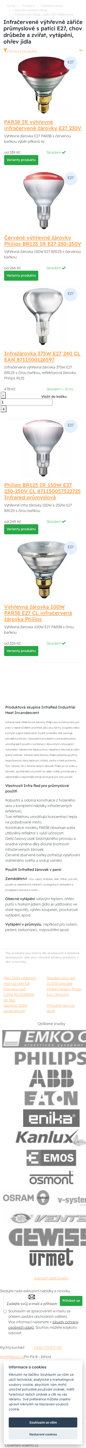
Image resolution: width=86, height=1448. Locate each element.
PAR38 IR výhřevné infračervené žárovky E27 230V (42, 125)
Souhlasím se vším (43, 1422)
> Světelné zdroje (51, 6)
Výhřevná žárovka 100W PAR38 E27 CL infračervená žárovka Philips (38, 613)
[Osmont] (51, 1177)
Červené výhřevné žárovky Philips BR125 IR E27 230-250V (42, 240)
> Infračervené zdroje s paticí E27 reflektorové (42, 14)
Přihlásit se (71, 1301)
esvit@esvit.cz (12, 1356)
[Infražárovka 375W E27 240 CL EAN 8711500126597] (43, 316)
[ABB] (51, 1078)
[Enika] (51, 1118)
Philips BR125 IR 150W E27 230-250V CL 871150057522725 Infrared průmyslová (42, 491)
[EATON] (51, 1098)
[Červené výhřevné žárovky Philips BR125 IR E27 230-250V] (43, 200)
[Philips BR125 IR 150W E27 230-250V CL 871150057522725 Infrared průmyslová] (43, 447)
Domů (11, 6)
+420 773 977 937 (48, 1347)
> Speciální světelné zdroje (29, 10)
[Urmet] (51, 1257)
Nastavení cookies (43, 1434)
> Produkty (27, 6)
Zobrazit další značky (51, 1278)
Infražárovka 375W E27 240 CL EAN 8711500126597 (42, 356)
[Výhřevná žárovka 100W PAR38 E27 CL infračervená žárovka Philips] (43, 569)
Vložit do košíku (54, 396)
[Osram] (26, 1197)
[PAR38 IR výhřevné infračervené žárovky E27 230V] (43, 84)
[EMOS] (51, 1158)
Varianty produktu (21, 160)
